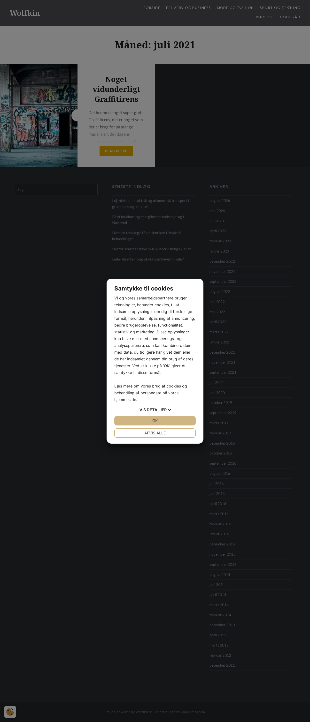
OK (155, 420)
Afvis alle (155, 433)
